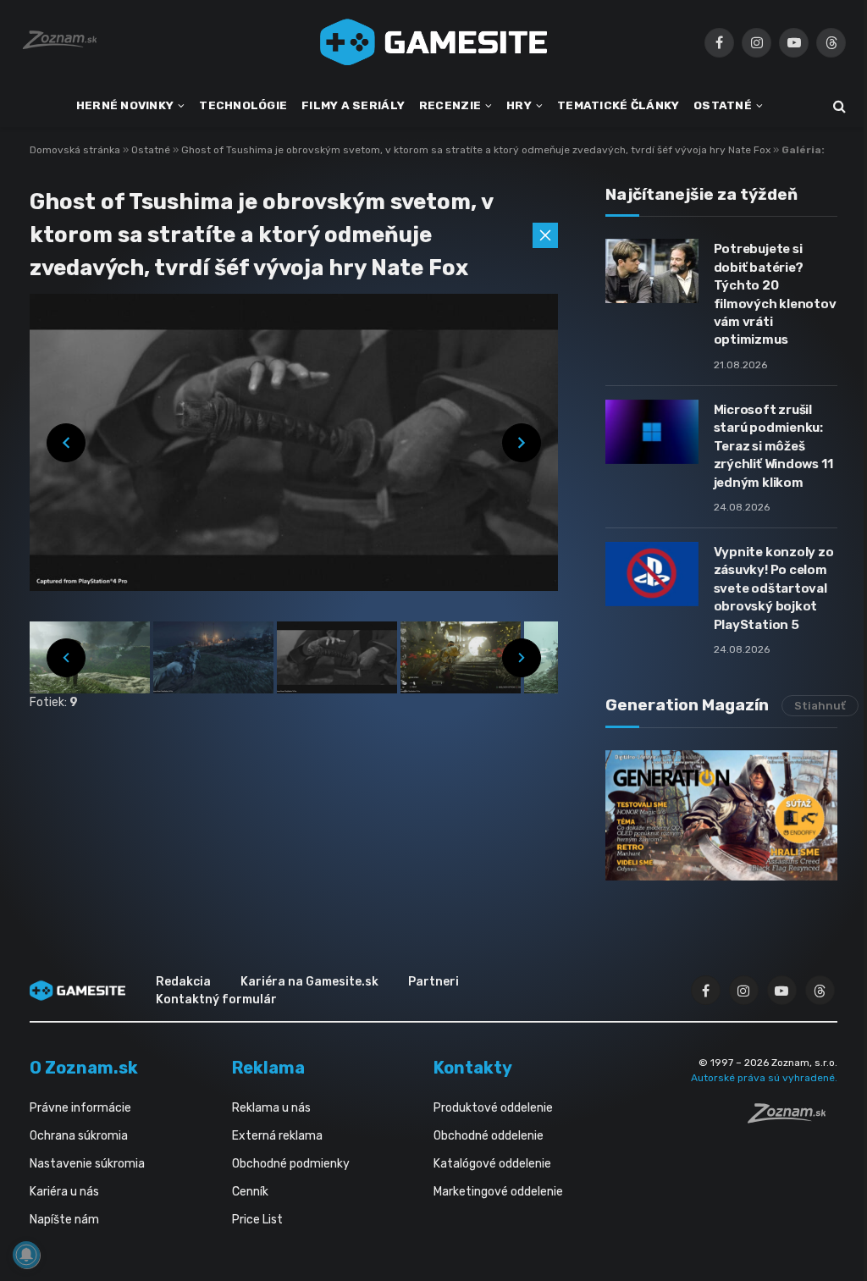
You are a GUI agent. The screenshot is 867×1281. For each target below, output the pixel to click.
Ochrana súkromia (79, 1136)
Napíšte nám (64, 1219)
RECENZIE (450, 105)
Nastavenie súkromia (87, 1164)
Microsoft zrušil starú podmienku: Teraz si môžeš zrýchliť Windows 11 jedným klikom (773, 446)
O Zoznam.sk (84, 1067)
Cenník (250, 1191)
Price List (257, 1219)
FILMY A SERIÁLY (353, 105)
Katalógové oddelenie (492, 1164)
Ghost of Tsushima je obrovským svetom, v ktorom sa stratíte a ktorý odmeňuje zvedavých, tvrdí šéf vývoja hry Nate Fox (477, 150)
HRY (519, 105)
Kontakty (473, 1067)
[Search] (838, 106)
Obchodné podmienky (291, 1164)
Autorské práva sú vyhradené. (764, 1078)
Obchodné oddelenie (489, 1136)
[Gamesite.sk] (433, 42)
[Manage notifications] (26, 1254)
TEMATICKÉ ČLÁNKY (618, 105)
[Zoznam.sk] (792, 1118)
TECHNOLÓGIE (243, 105)
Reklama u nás (271, 1108)
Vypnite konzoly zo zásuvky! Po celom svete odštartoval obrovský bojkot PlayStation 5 (774, 588)
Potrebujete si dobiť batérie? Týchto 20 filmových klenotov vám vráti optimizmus (775, 294)
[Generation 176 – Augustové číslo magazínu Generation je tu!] (721, 815)
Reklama (268, 1067)
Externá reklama (277, 1136)
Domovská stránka (75, 150)
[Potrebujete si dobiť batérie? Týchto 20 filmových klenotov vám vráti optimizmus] (652, 271)
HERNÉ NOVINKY (125, 105)
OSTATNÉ (722, 105)
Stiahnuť (820, 705)
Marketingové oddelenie (498, 1191)
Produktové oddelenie (493, 1108)
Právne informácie (80, 1108)
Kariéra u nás (64, 1191)
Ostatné (152, 150)
